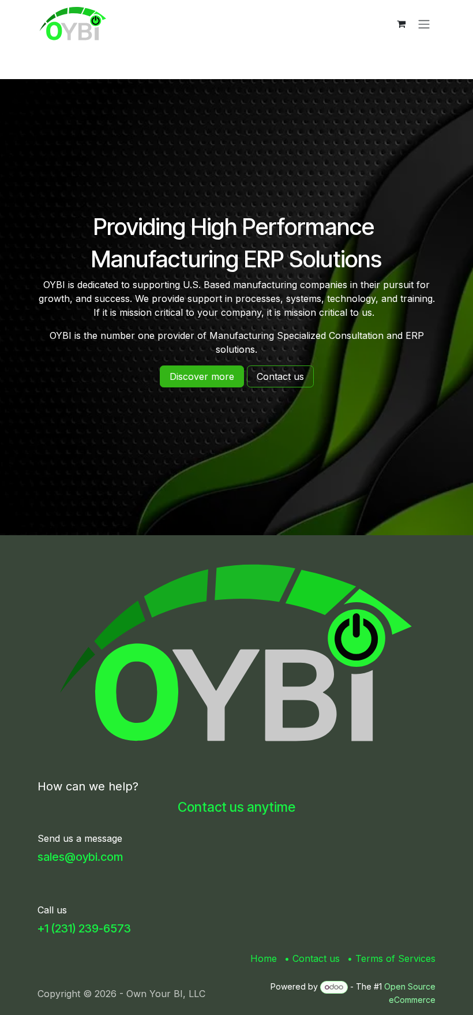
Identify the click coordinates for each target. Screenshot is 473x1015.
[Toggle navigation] (424, 24)
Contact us (316, 958)
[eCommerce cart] (400, 23)
